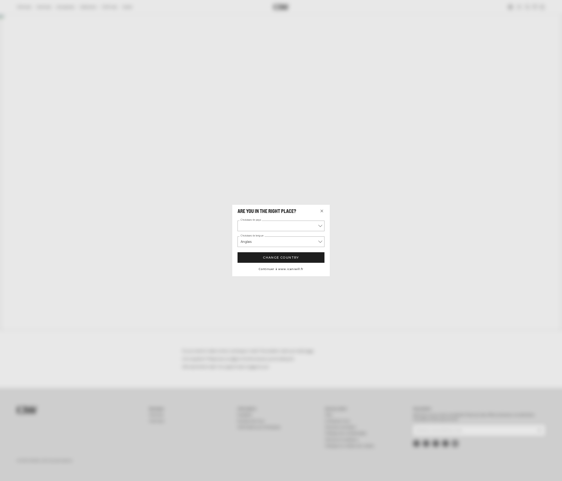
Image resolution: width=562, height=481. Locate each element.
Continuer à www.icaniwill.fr (281, 269)
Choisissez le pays (251, 220)
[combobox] (281, 226)
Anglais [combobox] (246, 242)
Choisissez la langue (252, 235)
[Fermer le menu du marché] (321, 211)
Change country (281, 257)
